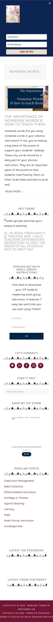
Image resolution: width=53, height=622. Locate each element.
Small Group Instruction (19, 520)
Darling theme (37, 605)
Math (7, 514)
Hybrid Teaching (14, 503)
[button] (26, 437)
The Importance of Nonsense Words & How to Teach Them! (25, 120)
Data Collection (13, 486)
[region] (26, 436)
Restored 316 (26, 609)
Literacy (9, 509)
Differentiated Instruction (20, 492)
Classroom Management (19, 480)
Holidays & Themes (16, 497)
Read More (13, 191)
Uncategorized (13, 526)
